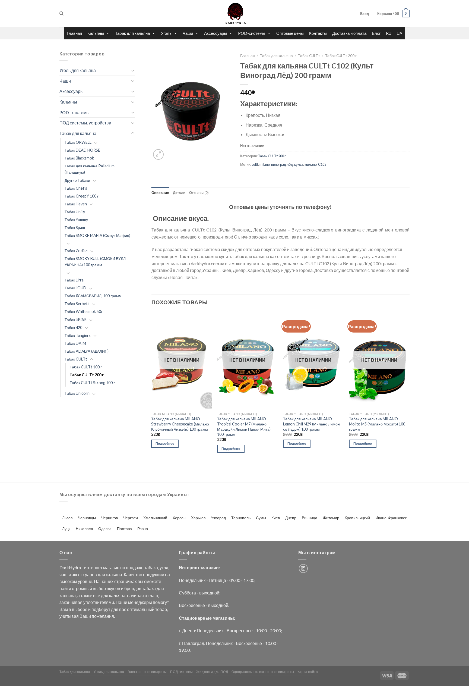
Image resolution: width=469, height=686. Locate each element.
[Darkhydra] (234, 13)
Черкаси (130, 517)
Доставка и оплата (349, 33)
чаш (63, 574)
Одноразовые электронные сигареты (263, 672)
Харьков (198, 517)
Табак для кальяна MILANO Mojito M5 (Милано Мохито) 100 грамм (377, 423)
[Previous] (152, 387)
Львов (67, 517)
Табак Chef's (76, 188)
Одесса (105, 528)
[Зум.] (158, 154)
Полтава (124, 528)
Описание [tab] (160, 192)
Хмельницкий (155, 517)
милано (311, 164)
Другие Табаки (77, 180)
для (101, 574)
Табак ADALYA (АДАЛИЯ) (87, 351)
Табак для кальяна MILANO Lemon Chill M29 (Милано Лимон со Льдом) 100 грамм (311, 423)
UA (399, 33)
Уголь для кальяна (77, 70)
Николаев (84, 528)
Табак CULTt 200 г (87, 374)
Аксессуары (215, 33)
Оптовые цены (290, 33)
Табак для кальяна (132, 33)
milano (264, 164)
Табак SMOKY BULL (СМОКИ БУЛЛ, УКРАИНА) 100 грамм (95, 261)
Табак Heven (76, 204)
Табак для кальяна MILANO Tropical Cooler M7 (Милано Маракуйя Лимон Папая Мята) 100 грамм (244, 426)
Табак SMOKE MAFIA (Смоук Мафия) (97, 235)
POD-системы (251, 33)
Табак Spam (75, 227)
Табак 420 (73, 327)
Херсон (179, 517)
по (122, 567)
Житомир (331, 517)
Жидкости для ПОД (212, 672)
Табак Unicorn (77, 393)
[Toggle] (133, 70)
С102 (322, 164)
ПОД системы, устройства (85, 122)
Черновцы (87, 517)
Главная (74, 33)
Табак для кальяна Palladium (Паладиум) (90, 169)
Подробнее (165, 443)
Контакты (318, 33)
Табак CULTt (76, 359)
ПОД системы (181, 672)
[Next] (409, 387)
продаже (135, 567)
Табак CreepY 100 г (82, 196)
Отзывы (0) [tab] (199, 192)
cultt (255, 164)
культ (298, 164)
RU (388, 33)
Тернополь (241, 517)
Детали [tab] (179, 192)
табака (151, 567)
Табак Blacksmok (79, 158)
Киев (275, 517)
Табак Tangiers (78, 335)
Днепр (290, 517)
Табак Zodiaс (76, 250)
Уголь (166, 33)
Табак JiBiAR (76, 319)
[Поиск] (61, 13)
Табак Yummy (76, 219)
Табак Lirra (74, 280)
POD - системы (74, 112)
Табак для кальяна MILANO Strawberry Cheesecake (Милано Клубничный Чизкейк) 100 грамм (180, 423)
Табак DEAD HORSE (82, 150)
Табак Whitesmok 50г (83, 311)
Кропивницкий (357, 517)
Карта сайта (307, 672)
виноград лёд (282, 164)
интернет (93, 567)
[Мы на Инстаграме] (303, 568)
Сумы (261, 517)
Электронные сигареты (147, 672)
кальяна (114, 574)
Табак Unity (75, 211)
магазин (111, 567)
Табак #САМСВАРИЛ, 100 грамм (93, 295)
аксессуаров (84, 574)
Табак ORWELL (78, 142)
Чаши (188, 33)
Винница (309, 517)
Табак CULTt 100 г (86, 367)
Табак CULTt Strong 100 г (92, 382)
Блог (376, 33)
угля (164, 567)
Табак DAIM (75, 343)
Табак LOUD (75, 288)
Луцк (66, 528)
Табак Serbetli (77, 303)
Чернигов (109, 517)
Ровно (142, 528)
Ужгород (218, 517)
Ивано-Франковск (391, 517)
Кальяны (95, 33)
